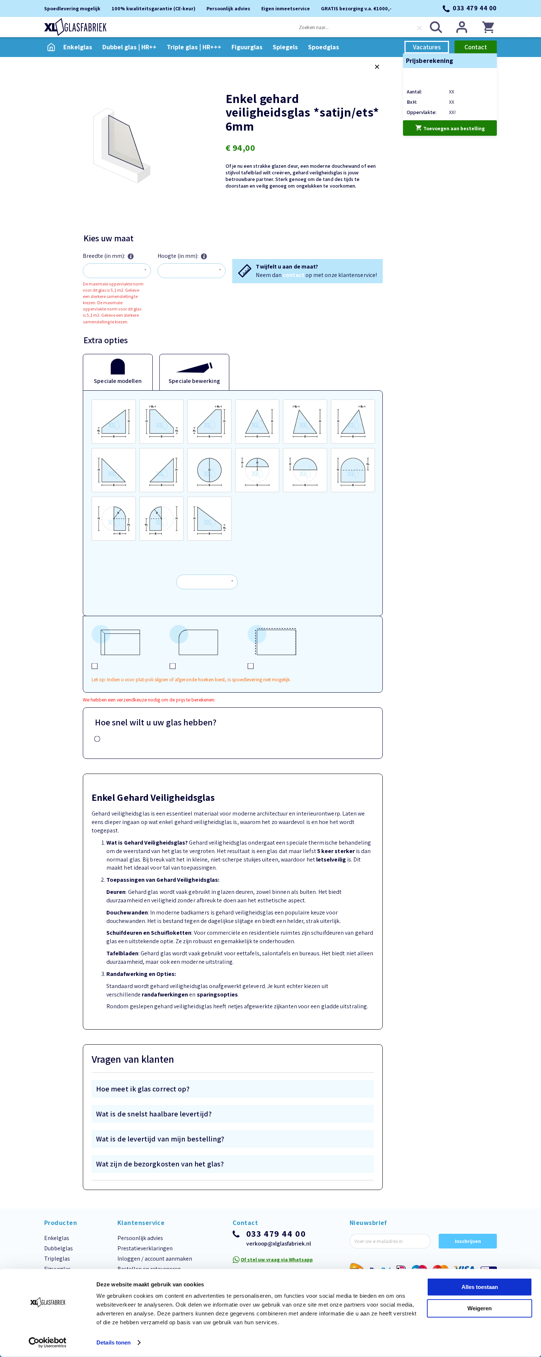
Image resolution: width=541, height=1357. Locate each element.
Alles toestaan (480, 1287)
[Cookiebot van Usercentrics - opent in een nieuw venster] (47, 1342)
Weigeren (479, 1308)
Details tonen (113, 1342)
